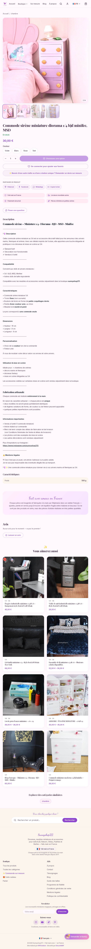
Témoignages (52, 873)
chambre (14, 14)
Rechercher (70, 820)
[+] (15, 158)
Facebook (23, 187)
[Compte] (67, 3)
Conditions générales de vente (59, 888)
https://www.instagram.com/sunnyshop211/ (21, 446)
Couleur (6, 146)
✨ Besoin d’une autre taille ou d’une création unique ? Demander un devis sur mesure (45, 173)
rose (26, 151)
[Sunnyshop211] (5, 3)
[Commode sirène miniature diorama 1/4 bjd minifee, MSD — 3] (38, 111)
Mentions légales (53, 892)
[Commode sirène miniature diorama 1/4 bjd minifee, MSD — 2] (24, 111)
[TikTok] (48, 922)
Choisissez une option (55, 158)
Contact (50, 869)
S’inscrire (62, 912)
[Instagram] (36, 922)
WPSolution (42, 946)
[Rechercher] (60, 3)
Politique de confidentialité (57, 896)
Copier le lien (55, 187)
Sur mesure (35, 4)
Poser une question (16, 210)
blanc (16, 151)
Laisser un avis (14, 535)
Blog (44, 4)
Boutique (21, 4)
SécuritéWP (60, 946)
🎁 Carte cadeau (9, 877)
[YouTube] (42, 922)
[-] (5, 158)
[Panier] (85, 3)
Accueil (12, 4)
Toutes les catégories (11, 869)
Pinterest (10, 187)
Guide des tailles (53, 881)
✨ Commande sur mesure (13, 873)
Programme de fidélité (55, 885)
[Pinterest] (55, 922)
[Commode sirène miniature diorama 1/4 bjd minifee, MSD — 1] (9, 111)
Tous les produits (9, 866)
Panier (5, 881)
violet (7, 151)
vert (34, 151)
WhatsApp (39, 187)
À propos (53, 4)
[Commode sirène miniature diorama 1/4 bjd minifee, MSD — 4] (52, 111)
